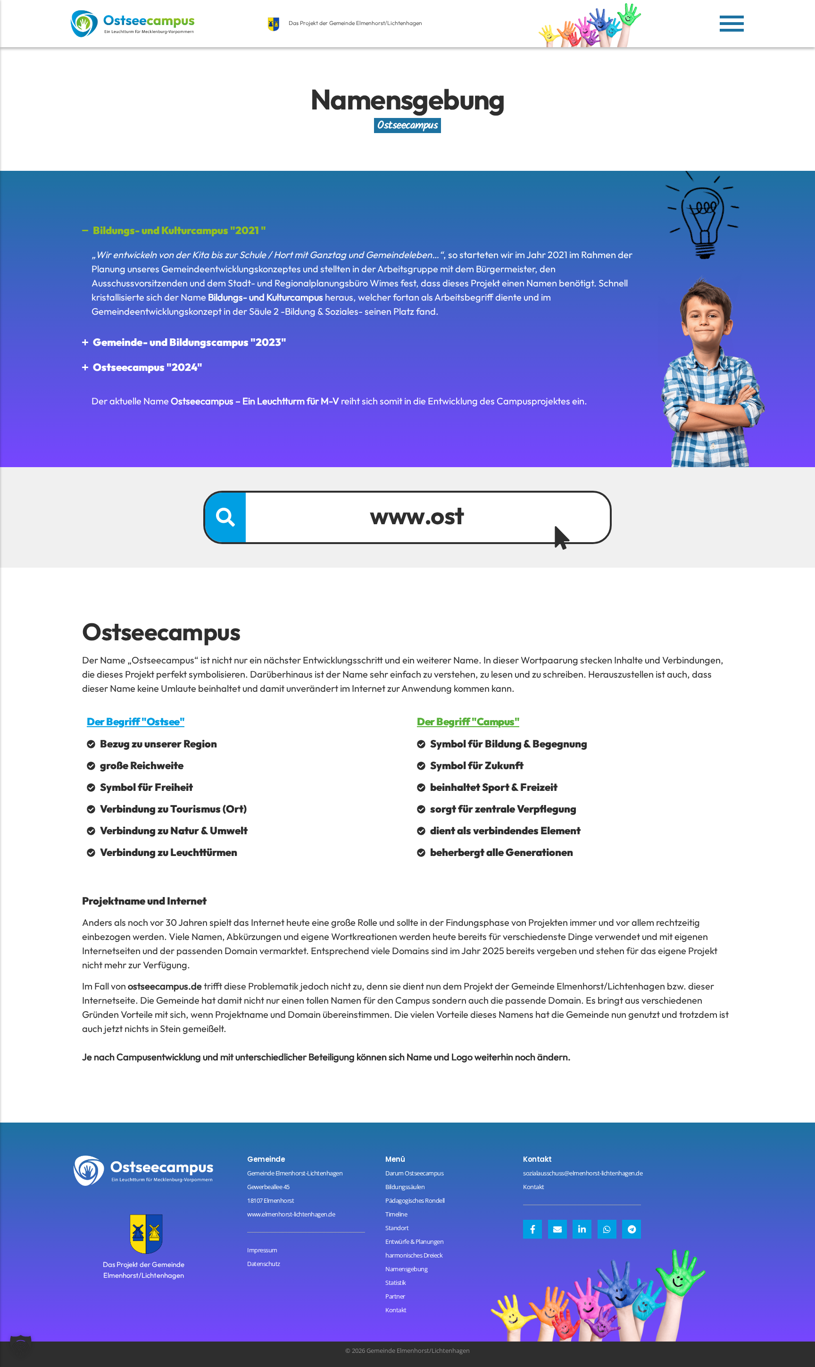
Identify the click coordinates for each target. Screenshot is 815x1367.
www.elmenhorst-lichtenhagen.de (291, 1214)
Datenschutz (263, 1263)
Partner (395, 1296)
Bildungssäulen (404, 1186)
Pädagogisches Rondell (415, 1200)
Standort (396, 1228)
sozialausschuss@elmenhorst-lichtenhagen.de (582, 1173)
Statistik (395, 1282)
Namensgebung (406, 1269)
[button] (21, 1346)
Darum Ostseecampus (414, 1173)
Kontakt (396, 1310)
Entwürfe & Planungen (414, 1241)
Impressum (262, 1250)
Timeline (396, 1214)
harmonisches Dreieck (413, 1255)
